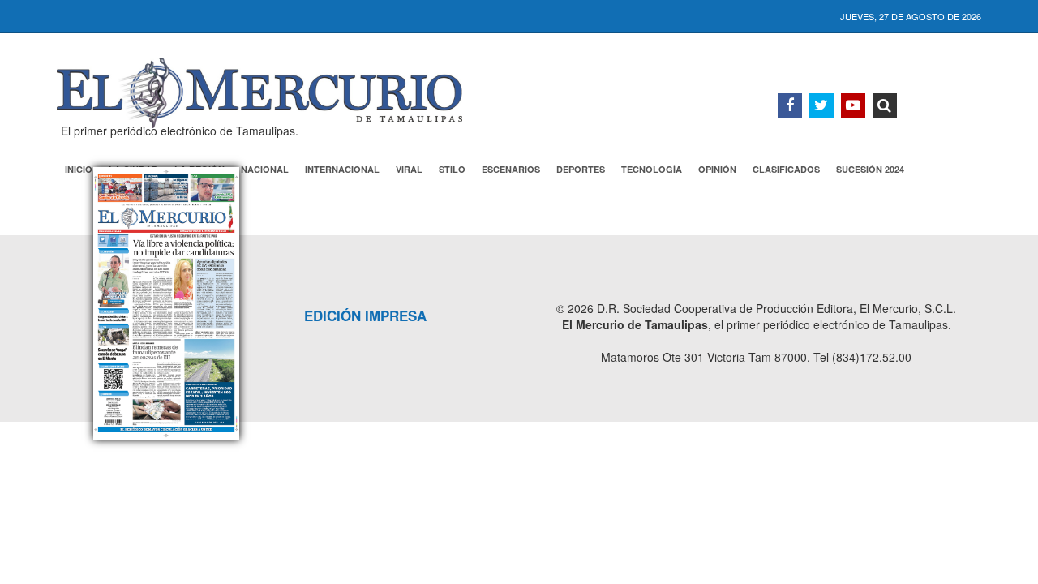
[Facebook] (790, 105)
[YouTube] (853, 105)
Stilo (452, 169)
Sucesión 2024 (870, 169)
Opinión (717, 169)
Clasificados (786, 169)
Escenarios (511, 169)
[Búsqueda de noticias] (885, 105)
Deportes (580, 169)
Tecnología (651, 169)
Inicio (78, 169)
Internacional (342, 169)
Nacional (265, 169)
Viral (409, 169)
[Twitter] (821, 105)
